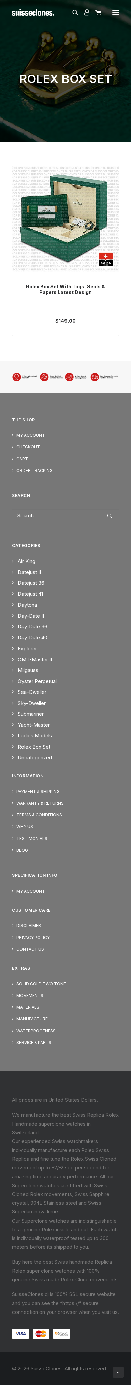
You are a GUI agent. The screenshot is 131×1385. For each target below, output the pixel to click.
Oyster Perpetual (37, 681)
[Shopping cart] (95, 12)
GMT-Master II (35, 659)
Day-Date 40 (32, 637)
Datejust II (29, 572)
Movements (29, 995)
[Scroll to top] (118, 1372)
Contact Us (30, 949)
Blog (22, 850)
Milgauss (28, 670)
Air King (26, 561)
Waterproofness (36, 1030)
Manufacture (32, 1018)
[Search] (72, 12)
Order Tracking (34, 470)
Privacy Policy (33, 937)
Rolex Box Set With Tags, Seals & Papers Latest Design (65, 289)
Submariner (31, 714)
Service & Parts (33, 1042)
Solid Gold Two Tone (41, 983)
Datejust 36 (31, 583)
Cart (22, 458)
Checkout (28, 446)
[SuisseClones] (34, 12)
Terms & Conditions (39, 814)
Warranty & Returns (40, 803)
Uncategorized (35, 757)
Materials (27, 1007)
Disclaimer (28, 925)
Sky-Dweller (32, 703)
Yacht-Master (34, 725)
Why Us (24, 826)
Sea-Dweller (32, 692)
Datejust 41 (30, 594)
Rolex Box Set (34, 747)
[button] (115, 12)
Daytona (27, 605)
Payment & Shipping (38, 791)
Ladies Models (35, 735)
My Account (30, 435)
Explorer (27, 648)
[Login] (83, 12)
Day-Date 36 (32, 626)
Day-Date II (31, 616)
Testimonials (31, 838)
